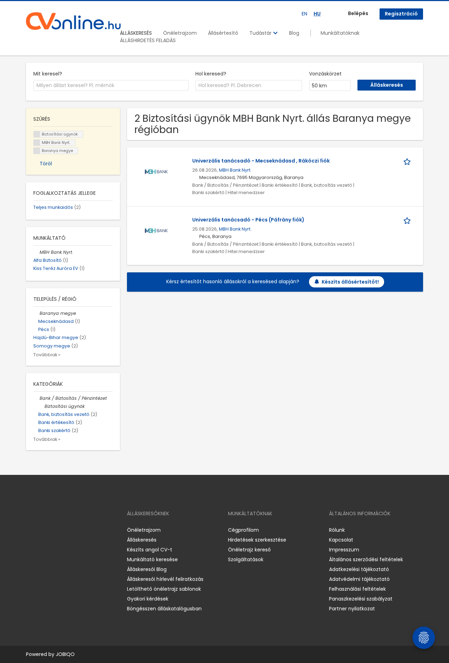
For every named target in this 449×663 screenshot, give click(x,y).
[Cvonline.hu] (73, 21)
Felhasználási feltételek (357, 588)
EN (304, 13)
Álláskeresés (141, 539)
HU (317, 13)
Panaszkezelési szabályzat (361, 598)
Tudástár (261, 33)
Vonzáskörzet (325, 73)
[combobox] (111, 85)
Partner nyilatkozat (352, 608)
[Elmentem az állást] (408, 161)
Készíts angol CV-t (149, 549)
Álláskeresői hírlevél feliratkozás (165, 579)
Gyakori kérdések (147, 598)
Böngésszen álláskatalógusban (164, 608)
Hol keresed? (210, 73)
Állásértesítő (223, 33)
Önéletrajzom (180, 33)
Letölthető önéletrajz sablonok (164, 588)
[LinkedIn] (54, 530)
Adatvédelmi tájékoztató (359, 579)
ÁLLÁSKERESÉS (136, 33)
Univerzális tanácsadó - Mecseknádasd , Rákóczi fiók (261, 160)
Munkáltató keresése (152, 559)
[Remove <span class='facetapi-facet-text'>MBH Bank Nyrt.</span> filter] (37, 143)
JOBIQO (65, 654)
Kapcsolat (341, 539)
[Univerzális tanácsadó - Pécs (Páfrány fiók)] (156, 230)
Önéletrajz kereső (249, 549)
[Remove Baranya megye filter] (36, 313)
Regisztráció (401, 13)
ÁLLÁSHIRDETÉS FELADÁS (148, 40)
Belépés (358, 13)
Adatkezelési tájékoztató (359, 569)
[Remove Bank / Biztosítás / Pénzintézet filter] (36, 398)
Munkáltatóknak (340, 33)
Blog (294, 33)
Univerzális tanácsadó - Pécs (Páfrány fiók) (248, 219)
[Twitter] (64, 530)
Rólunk (337, 529)
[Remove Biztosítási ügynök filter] (41, 406)
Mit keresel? (47, 73)
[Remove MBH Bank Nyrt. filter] (36, 252)
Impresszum (344, 549)
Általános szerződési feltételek (366, 559)
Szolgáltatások (245, 559)
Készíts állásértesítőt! (350, 281)
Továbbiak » (46, 355)
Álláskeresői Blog (147, 569)
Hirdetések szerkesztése (257, 539)
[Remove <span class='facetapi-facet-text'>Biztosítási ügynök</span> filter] (37, 134)
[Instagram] (43, 530)
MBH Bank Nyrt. (235, 170)
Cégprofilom (243, 529)
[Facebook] (31, 530)
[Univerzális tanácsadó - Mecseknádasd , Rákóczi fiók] (156, 171)
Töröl (46, 163)
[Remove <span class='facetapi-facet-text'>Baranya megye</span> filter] (37, 151)
